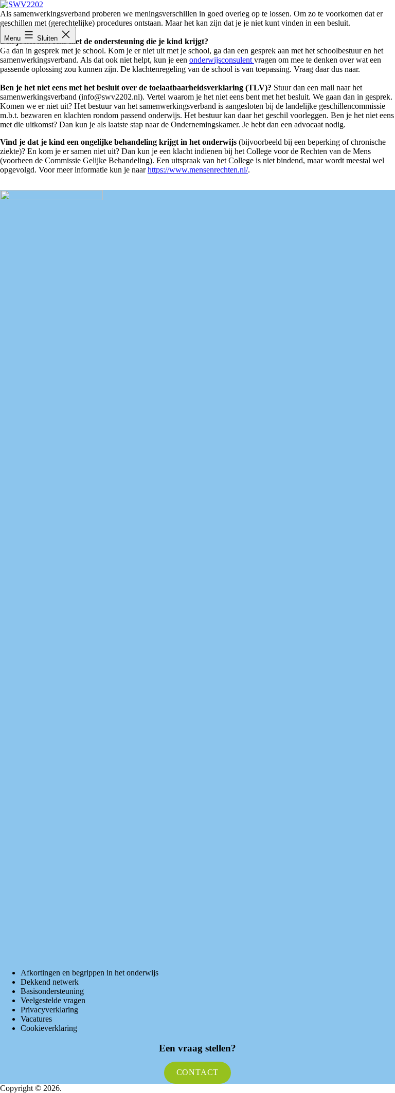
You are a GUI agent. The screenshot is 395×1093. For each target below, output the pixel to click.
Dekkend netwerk (50, 981)
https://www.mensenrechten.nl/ (198, 169)
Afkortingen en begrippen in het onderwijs (89, 972)
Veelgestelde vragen (53, 1000)
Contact (197, 1072)
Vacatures (36, 1018)
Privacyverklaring (49, 1009)
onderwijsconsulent (221, 59)
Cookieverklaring (49, 1028)
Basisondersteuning (52, 991)
